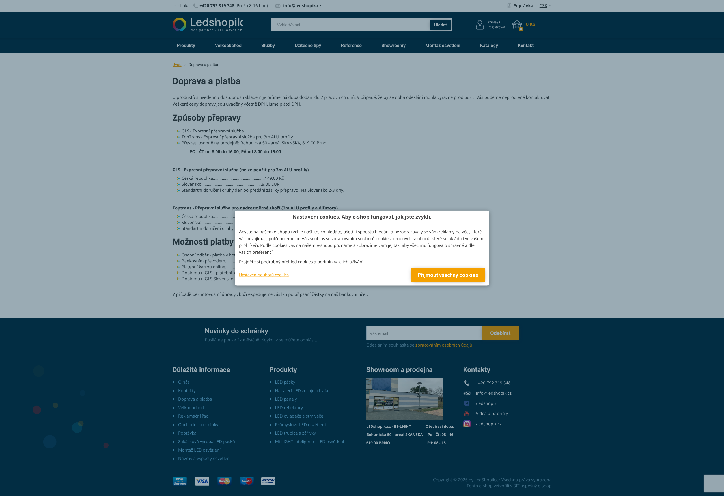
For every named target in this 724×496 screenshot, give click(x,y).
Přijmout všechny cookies (448, 275)
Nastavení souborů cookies (264, 274)
